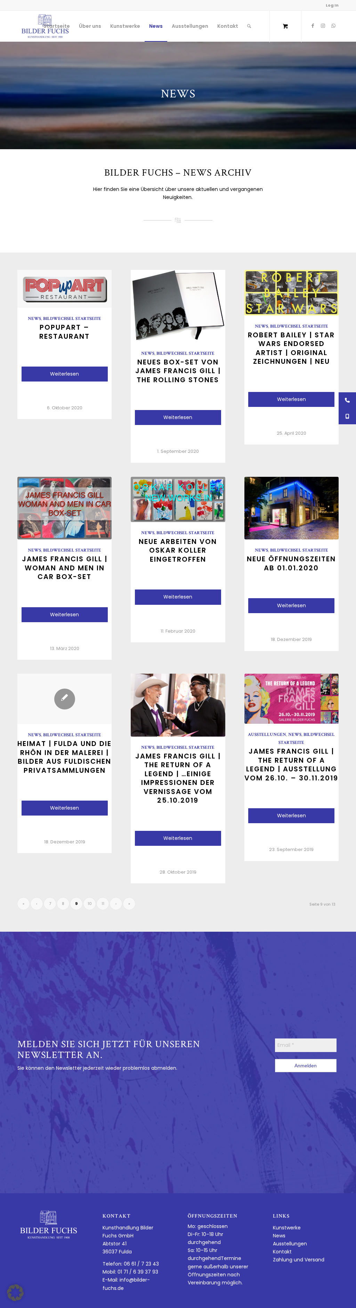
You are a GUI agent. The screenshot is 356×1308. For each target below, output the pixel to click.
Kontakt (282, 1251)
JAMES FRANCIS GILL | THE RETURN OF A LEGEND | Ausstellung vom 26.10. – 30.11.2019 (291, 764)
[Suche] (249, 26)
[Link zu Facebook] (312, 26)
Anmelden (305, 1065)
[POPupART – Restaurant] (64, 289)
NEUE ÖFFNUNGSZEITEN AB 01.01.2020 (291, 563)
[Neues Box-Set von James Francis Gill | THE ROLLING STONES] (178, 306)
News (34, 319)
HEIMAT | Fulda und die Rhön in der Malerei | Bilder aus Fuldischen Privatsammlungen (64, 757)
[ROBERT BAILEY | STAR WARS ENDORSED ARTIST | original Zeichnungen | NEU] (291, 292)
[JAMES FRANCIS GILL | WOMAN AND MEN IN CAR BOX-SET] (64, 508)
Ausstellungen (267, 735)
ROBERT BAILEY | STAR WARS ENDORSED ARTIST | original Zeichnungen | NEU (291, 348)
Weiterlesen (64, 373)
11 (103, 903)
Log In (332, 5)
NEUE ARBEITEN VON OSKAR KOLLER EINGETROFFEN (178, 550)
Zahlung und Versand (298, 1259)
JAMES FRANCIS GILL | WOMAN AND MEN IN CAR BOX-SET (64, 567)
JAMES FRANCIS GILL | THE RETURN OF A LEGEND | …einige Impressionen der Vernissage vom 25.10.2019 (178, 778)
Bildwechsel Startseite (72, 319)
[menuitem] (56, 26)
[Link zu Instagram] (323, 26)
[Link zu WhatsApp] (333, 26)
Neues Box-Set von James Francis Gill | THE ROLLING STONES (178, 371)
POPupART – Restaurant (64, 331)
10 (90, 903)
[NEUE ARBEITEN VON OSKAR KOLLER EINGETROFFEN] (178, 499)
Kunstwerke (287, 1227)
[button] (15, 1292)
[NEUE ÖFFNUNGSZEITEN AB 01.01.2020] (291, 508)
